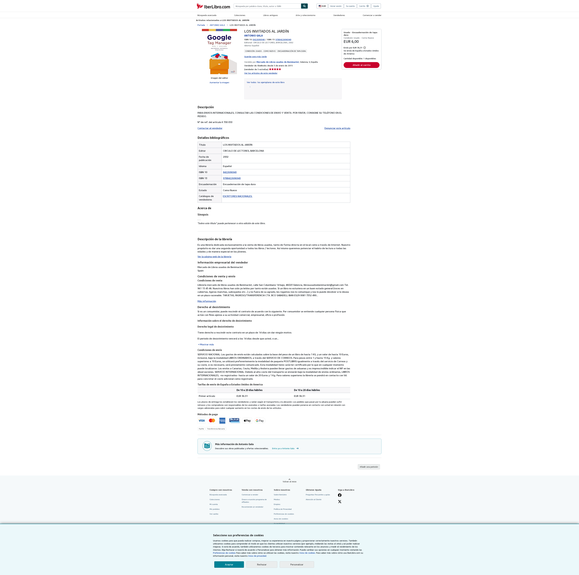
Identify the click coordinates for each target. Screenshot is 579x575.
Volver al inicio (289, 481)
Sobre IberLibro (280, 494)
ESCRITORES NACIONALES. (237, 196)
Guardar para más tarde (255, 56)
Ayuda (376, 6)
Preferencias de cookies (224, 552)
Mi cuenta (214, 504)
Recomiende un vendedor (252, 507)
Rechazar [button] (262, 564)
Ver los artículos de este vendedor (260, 73)
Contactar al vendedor (210, 128)
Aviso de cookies (281, 519)
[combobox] (267, 6)
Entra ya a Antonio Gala (283, 448)
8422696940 (259, 39)
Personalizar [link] (296, 564)
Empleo (277, 504)
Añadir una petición (369, 466)
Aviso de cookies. (307, 552)
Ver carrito (214, 514)
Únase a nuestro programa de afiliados (254, 500)
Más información (207, 301)
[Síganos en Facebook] (340, 495)
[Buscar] (304, 6)
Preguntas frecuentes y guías (318, 494)
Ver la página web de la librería (214, 256)
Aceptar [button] (229, 564)
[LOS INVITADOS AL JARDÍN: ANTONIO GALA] (219, 51)
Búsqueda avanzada (207, 15)
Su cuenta (350, 6)
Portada (201, 25)
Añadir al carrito (361, 64)
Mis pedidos (215, 509)
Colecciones (239, 15)
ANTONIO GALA (217, 25)
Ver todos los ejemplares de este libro (266, 82)
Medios (277, 499)
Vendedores (339, 15)
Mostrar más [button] (207, 344)
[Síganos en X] (340, 502)
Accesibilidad (279, 523)
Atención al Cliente (313, 499)
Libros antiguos (270, 15)
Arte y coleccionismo (305, 15)
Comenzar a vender (372, 15)
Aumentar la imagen (219, 82)
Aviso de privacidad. (257, 556)
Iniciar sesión (336, 6)
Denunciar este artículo (337, 128)
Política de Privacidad (283, 509)
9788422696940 (232, 178)
